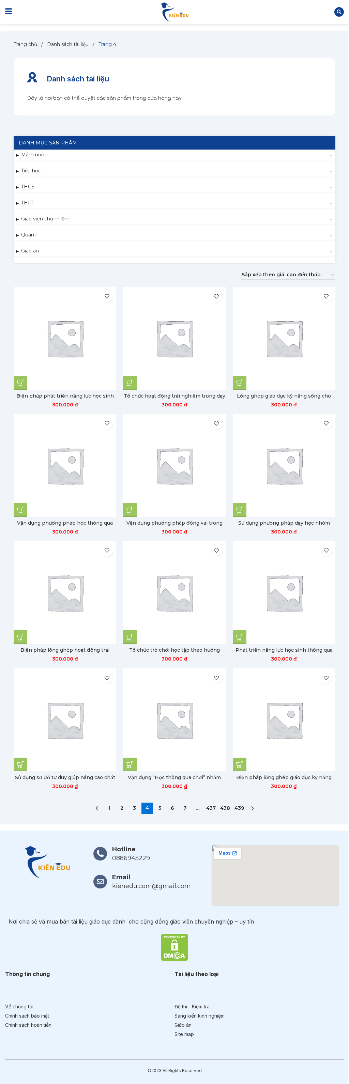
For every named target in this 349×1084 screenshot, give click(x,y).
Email (121, 877)
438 (225, 808)
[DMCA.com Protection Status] (174, 947)
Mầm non (32, 155)
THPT (27, 203)
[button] (339, 12)
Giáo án (30, 251)
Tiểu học (31, 171)
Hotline (124, 849)
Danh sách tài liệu (68, 44)
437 (211, 808)
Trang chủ (26, 44)
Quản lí (29, 235)
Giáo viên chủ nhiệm (45, 219)
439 (239, 808)
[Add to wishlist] (107, 296)
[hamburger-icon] (8, 12)
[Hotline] (100, 854)
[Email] (100, 881)
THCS (27, 187)
